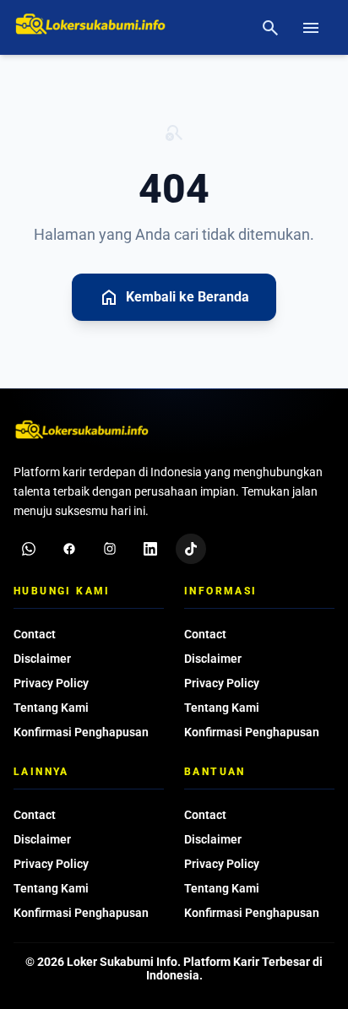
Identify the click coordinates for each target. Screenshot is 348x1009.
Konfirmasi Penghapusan (81, 732)
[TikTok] (191, 549)
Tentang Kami (51, 707)
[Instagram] (110, 549)
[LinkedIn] (150, 549)
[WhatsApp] (29, 549)
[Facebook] (69, 549)
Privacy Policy (51, 683)
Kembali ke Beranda (174, 297)
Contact (35, 634)
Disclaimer (42, 658)
